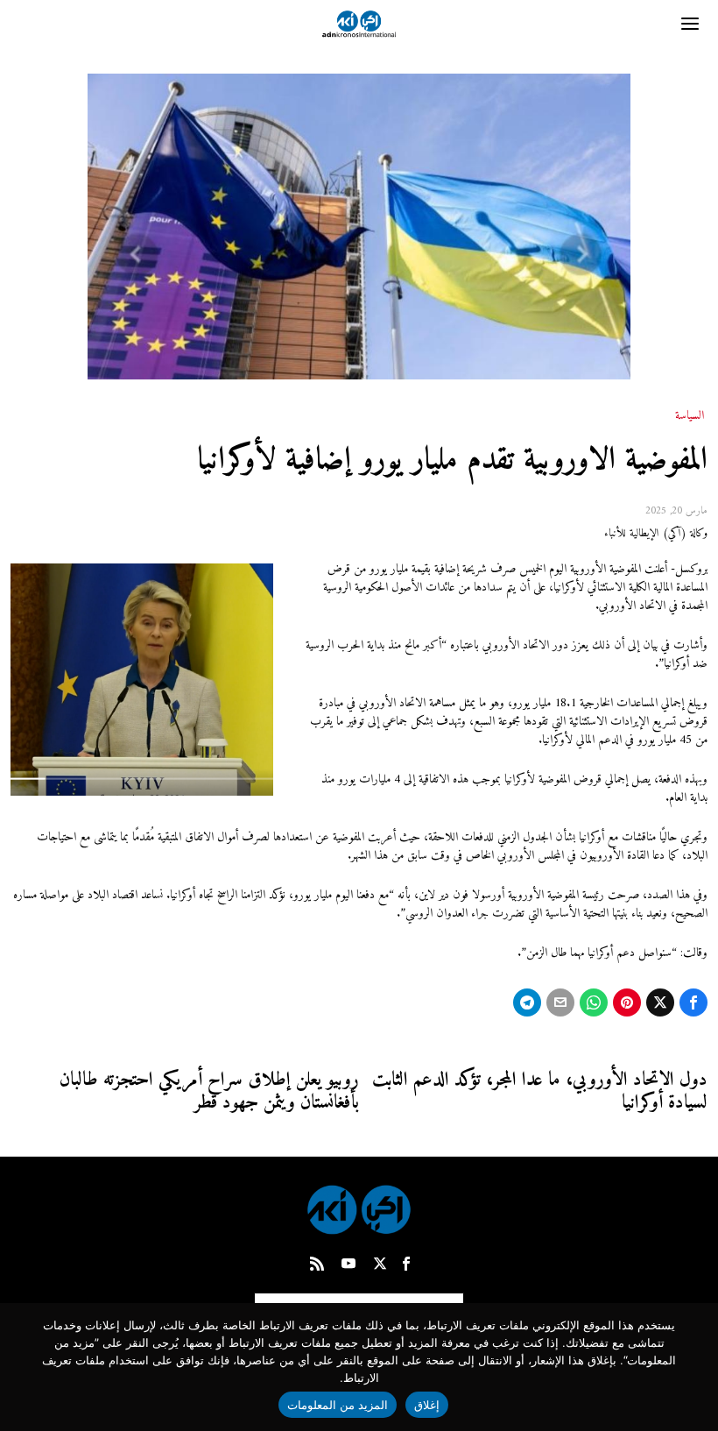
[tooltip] (693, 1002)
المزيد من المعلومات (338, 1405)
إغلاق (427, 1405)
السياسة (689, 416)
